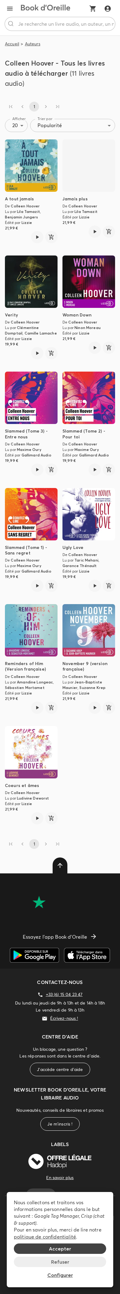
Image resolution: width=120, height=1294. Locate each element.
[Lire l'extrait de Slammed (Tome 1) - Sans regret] (37, 586)
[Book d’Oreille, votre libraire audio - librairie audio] (45, 9)
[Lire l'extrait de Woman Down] (95, 348)
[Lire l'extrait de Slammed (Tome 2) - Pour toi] (95, 469)
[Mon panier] (93, 8)
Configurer (60, 1275)
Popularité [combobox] (50, 125)
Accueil (12, 44)
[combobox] (60, 24)
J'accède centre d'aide (60, 1069)
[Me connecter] (107, 8)
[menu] (9, 8)
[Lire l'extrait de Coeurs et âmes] (37, 818)
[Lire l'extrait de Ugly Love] (95, 586)
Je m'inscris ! (59, 1124)
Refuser (60, 1262)
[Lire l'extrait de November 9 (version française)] (95, 708)
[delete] (60, 865)
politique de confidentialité (45, 1237)
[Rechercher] (11, 24)
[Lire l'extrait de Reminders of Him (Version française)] (37, 708)
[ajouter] (51, 237)
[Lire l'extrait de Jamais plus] (95, 231)
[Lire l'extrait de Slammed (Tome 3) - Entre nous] (37, 469)
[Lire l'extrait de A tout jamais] (37, 237)
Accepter (60, 1249)
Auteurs (32, 44)
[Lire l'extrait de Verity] (37, 353)
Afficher (19, 118)
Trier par (45, 118)
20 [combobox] (15, 125)
